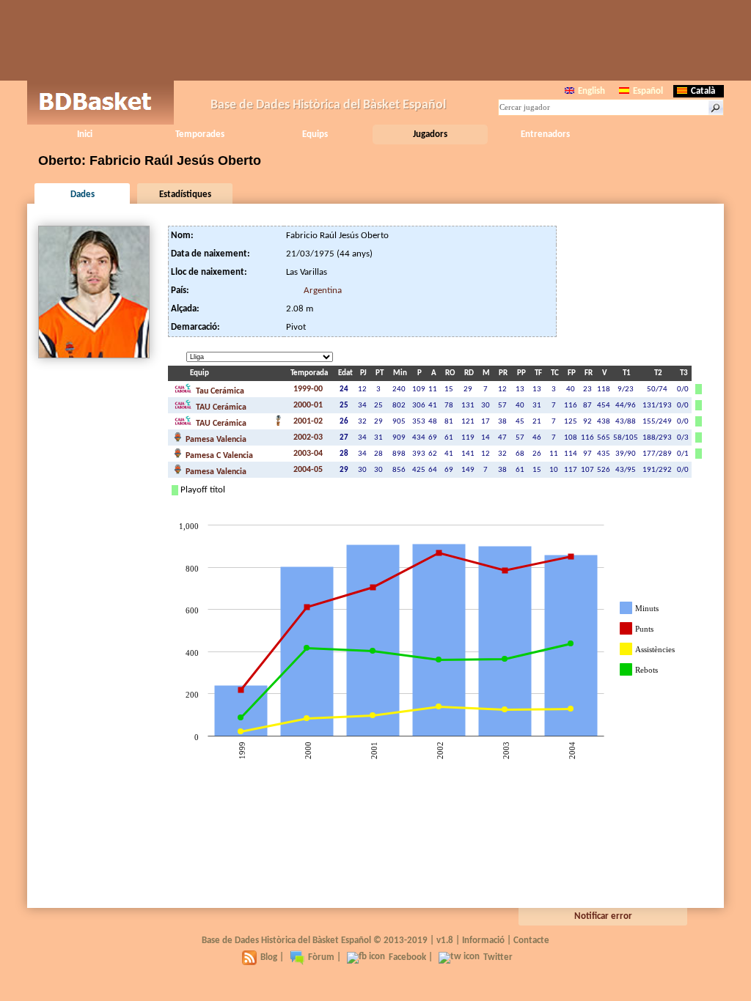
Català (703, 91)
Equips (315, 134)
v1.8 (444, 940)
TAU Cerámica (220, 407)
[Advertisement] (375, 40)
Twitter (498, 957)
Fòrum (321, 957)
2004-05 (308, 469)
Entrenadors (545, 134)
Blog (268, 957)
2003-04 (308, 453)
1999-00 (308, 389)
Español (648, 91)
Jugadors (430, 134)
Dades (82, 194)
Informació (483, 940)
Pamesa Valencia (214, 439)
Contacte (531, 940)
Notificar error (603, 916)
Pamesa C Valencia (218, 455)
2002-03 (308, 437)
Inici (84, 134)
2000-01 (308, 405)
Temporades (199, 134)
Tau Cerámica (219, 391)
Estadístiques (185, 194)
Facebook (407, 957)
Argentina (323, 290)
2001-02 (308, 421)
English (591, 91)
